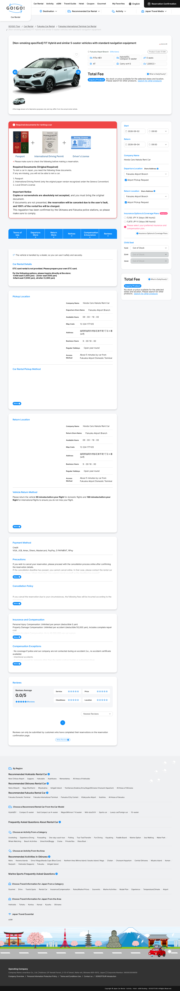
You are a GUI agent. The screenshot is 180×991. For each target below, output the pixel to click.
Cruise (59, 841)
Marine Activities (109, 889)
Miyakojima (42, 788)
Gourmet (101, 3)
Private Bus (69, 841)
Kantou (31, 904)
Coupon (90, 3)
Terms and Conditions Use (70, 976)
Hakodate (41, 779)
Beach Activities (30, 841)
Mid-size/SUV (90, 812)
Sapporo (30, 779)
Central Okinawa (141, 860)
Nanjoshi (11, 864)
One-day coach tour (57, 838)
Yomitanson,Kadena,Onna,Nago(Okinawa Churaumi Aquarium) (89, 788)
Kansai (39, 904)
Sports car (103, 812)
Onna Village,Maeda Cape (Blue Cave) (46, 860)
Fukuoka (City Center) (69, 797)
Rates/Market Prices (81, 889)
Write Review (62, 740)
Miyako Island (156, 860)
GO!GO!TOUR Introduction (106, 976)
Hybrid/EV (12, 812)
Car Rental (38, 3)
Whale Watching (14, 841)
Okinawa (57, 904)
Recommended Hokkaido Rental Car (27, 774)
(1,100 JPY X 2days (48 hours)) (141, 217)
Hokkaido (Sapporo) (26, 864)
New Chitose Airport (16, 779)
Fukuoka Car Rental (46, 26)
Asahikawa (52, 779)
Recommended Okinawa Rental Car (27, 783)
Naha (10, 860)
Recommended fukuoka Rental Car (27, 792)
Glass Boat (81, 841)
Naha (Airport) (13, 788)
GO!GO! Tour (14, 26)
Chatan (110, 860)
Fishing (71, 838)
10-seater (135, 812)
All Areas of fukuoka (116, 797)
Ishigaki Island (56, 788)
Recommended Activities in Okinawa (28, 856)
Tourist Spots (31, 889)
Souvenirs (96, 889)
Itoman (167, 860)
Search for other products (150, 80)
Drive (20, 889)
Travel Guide (70, 3)
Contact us (88, 976)
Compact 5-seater (26, 812)
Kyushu (48, 904)
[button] (15, 72)
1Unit (126, 248)
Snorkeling (12, 838)
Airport (165, 889)
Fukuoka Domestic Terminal (19, 797)
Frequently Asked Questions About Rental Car (33, 822)
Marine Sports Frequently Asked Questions (31, 873)
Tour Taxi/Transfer (84, 838)
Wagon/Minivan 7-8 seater (71, 812)
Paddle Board (121, 838)
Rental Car (43, 889)
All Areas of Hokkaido (81, 779)
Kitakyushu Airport (88, 797)
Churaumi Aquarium (123, 860)
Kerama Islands (22, 860)
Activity (50, 3)
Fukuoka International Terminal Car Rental (77, 26)
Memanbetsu (65, 779)
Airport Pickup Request (138, 180)
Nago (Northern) (28, 788)
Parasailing (41, 838)
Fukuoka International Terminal (45, 797)
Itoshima (102, 797)
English (136, 4)
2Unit (126, 254)
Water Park (161, 838)
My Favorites (118, 3)
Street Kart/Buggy (47, 841)
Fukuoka (40, 864)
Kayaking (109, 838)
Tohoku (22, 904)
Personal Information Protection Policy (42, 976)
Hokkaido (12, 904)
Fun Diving (98, 838)
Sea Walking (149, 838)
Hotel (81, 3)
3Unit (126, 261)
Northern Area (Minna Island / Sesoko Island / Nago (84, 860)
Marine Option (135, 838)
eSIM (58, 3)
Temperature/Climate (151, 889)
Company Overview (16, 976)
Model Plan (124, 889)
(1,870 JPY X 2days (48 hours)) (141, 221)
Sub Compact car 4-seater (47, 812)
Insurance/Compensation (60, 889)
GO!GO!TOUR (153, 988)
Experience (135, 889)
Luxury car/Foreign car (119, 812)
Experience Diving (27, 838)
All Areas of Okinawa (125, 788)
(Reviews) (114, 52)
